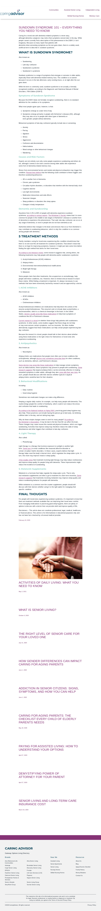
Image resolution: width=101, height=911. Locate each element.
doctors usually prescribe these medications (40, 314)
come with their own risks (68, 372)
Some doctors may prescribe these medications (36, 365)
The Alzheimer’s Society (57, 215)
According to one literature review (31, 253)
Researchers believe (33, 172)
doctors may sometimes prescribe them (50, 358)
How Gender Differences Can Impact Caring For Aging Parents (50, 662)
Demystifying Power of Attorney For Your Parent (42, 775)
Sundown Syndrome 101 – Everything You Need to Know (50, 29)
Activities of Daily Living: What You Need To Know (49, 584)
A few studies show (26, 460)
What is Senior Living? (37, 610)
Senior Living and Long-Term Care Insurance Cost (48, 802)
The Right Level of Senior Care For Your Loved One (49, 635)
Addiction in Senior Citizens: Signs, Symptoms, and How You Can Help (49, 690)
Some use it (27, 448)
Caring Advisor (19, 848)
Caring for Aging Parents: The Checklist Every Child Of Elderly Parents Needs (47, 719)
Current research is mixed (28, 321)
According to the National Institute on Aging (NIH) (37, 411)
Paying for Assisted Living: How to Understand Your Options (48, 748)
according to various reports (37, 215)
